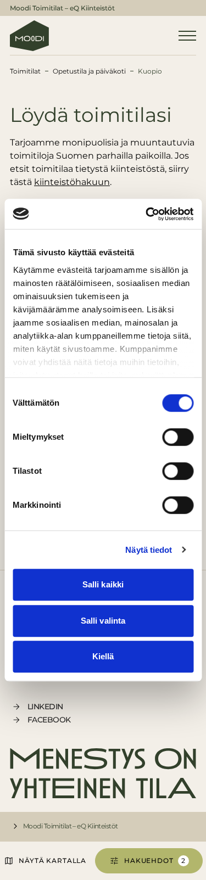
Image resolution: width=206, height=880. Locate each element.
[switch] (177, 437)
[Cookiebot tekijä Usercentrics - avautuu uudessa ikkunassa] (146, 214)
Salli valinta (103, 620)
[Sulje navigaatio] (187, 36)
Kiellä (103, 656)
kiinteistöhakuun (72, 182)
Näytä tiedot (148, 549)
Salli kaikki (103, 584)
